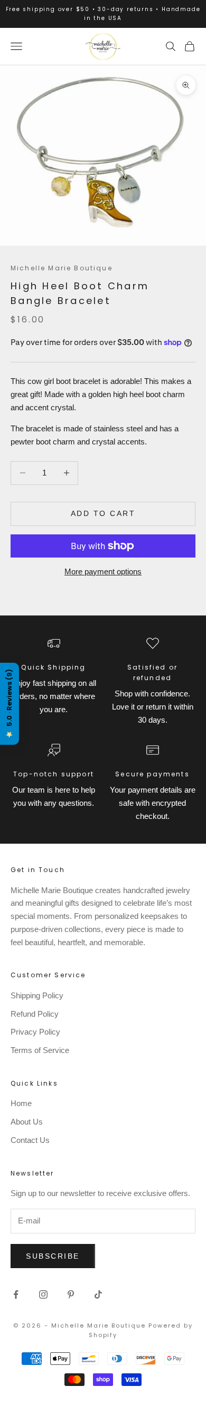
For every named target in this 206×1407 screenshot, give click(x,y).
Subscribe (53, 1256)
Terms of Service (40, 1050)
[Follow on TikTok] (98, 1294)
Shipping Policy (37, 995)
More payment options (103, 571)
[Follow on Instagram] (43, 1294)
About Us (27, 1121)
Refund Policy (35, 1013)
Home (21, 1103)
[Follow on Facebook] (16, 1294)
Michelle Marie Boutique (62, 268)
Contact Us (30, 1140)
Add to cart (103, 513)
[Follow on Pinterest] (70, 1294)
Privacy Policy (35, 1031)
